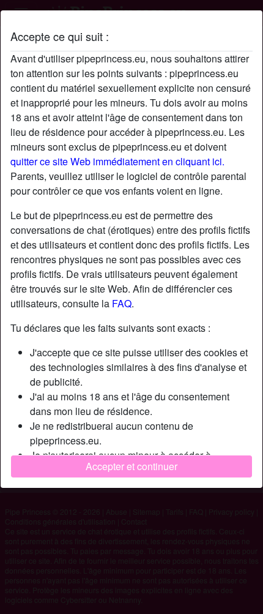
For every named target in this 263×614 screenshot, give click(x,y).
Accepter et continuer (131, 466)
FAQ (122, 303)
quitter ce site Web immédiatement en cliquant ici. (117, 161)
